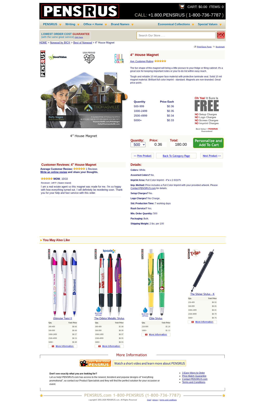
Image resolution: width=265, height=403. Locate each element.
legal (149, 400)
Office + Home (93, 24)
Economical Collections (174, 24)
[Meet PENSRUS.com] (132, 367)
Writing (70, 24)
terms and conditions (168, 400)
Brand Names (120, 24)
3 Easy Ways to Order (193, 373)
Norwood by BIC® (60, 42)
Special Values (207, 24)
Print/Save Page (204, 47)
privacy (155, 400)
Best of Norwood (82, 42)
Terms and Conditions (193, 382)
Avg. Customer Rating (141, 61)
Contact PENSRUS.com (143, 188)
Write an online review (53, 172)
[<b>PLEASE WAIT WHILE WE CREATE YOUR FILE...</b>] (195, 47)
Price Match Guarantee (194, 376)
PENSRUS (50, 24)
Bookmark (220, 47)
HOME (43, 42)
